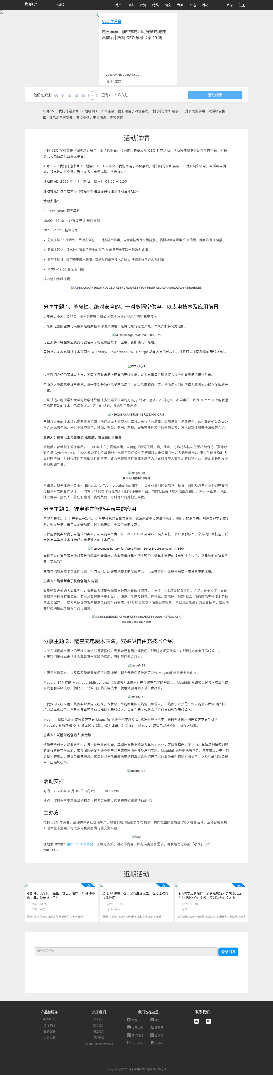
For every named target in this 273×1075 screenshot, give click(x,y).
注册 (242, 5)
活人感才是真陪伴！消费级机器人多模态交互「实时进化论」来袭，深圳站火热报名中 (209, 895)
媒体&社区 (49, 1019)
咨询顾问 (49, 1025)
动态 (131, 5)
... (92, 94)
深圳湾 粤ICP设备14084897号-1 (147, 1069)
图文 (168, 5)
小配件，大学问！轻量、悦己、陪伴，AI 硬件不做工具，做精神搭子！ (61, 895)
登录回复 (228, 952)
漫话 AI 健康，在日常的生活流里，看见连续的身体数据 (135, 895)
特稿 (155, 5)
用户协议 (99, 1037)
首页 (118, 5)
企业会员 (49, 1037)
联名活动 (183, 916)
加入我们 (99, 1025)
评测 (143, 5)
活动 (205, 5)
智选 (192, 5)
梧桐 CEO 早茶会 (80, 844)
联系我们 (99, 1031)
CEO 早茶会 (111, 21)
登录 (230, 5)
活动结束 (215, 95)
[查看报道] (26, 885)
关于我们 (99, 1019)
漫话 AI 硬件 (34, 916)
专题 (180, 5)
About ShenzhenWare (99, 1043)
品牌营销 (49, 1031)
